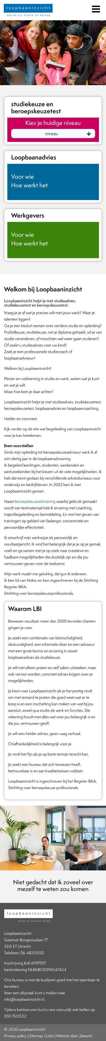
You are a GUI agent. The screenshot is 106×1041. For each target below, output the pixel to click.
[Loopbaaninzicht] (28, 11)
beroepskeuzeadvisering (35, 501)
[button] (53, 133)
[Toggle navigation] (95, 8)
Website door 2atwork (74, 1036)
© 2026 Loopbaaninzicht (24, 1029)
